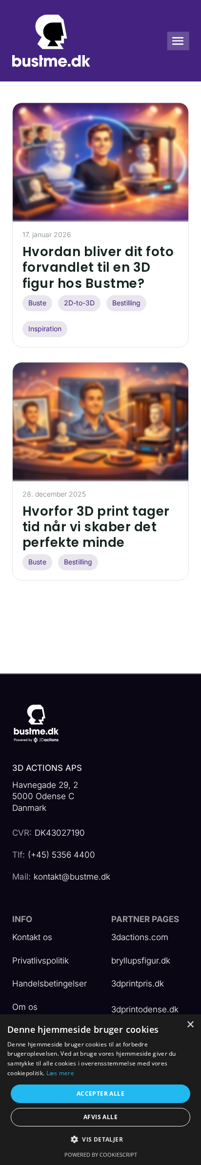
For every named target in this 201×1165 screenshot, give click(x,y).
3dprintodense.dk (145, 1009)
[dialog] (100, 1089)
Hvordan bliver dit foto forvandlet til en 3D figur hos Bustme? (98, 267)
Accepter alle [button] (100, 1093)
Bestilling (126, 303)
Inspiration (44, 328)
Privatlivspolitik (40, 960)
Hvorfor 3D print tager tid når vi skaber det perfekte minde (96, 526)
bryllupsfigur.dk (140, 960)
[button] (100, 1140)
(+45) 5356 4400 (61, 855)
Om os (25, 1007)
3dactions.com (139, 937)
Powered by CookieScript (100, 1154)
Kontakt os (32, 937)
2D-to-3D (79, 303)
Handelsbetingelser (49, 983)
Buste (37, 303)
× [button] (190, 1024)
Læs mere (60, 1073)
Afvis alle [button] (100, 1117)
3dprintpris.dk (137, 983)
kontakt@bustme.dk (72, 877)
